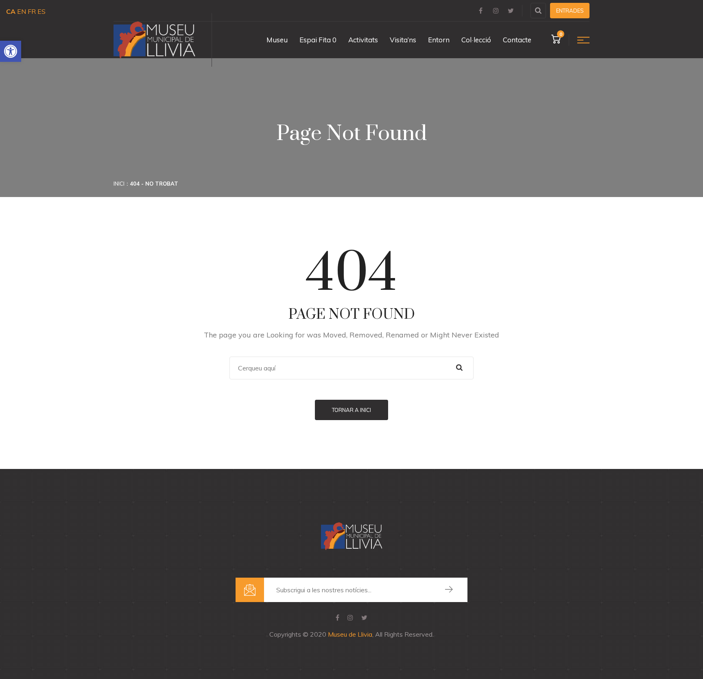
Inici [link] (119, 183)
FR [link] (32, 11)
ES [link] (41, 11)
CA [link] (10, 11)
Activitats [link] (363, 39)
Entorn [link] (439, 39)
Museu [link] (277, 39)
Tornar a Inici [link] (351, 410)
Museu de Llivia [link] (350, 634)
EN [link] (21, 11)
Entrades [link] (570, 10)
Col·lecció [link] (476, 39)
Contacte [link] (517, 39)
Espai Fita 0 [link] (317, 39)
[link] (10, 51)
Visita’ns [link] (403, 39)
